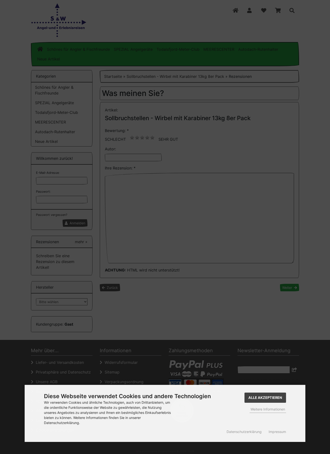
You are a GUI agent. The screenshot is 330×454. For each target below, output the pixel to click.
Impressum (277, 432)
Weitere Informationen (268, 409)
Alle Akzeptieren (265, 397)
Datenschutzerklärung (244, 432)
